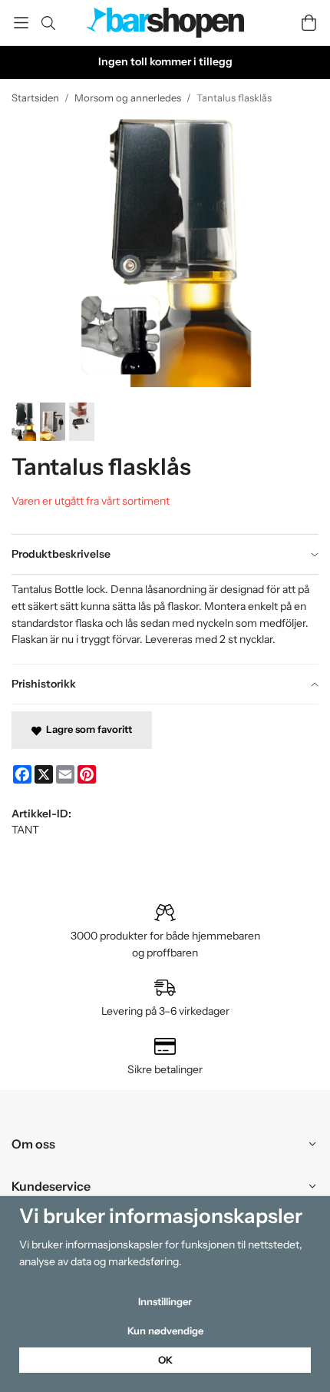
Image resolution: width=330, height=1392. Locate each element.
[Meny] (21, 23)
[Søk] (48, 23)
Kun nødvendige (165, 1330)
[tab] (165, 554)
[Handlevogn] (308, 23)
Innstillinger (165, 1301)
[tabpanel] (165, 618)
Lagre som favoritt (86, 729)
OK (165, 1360)
